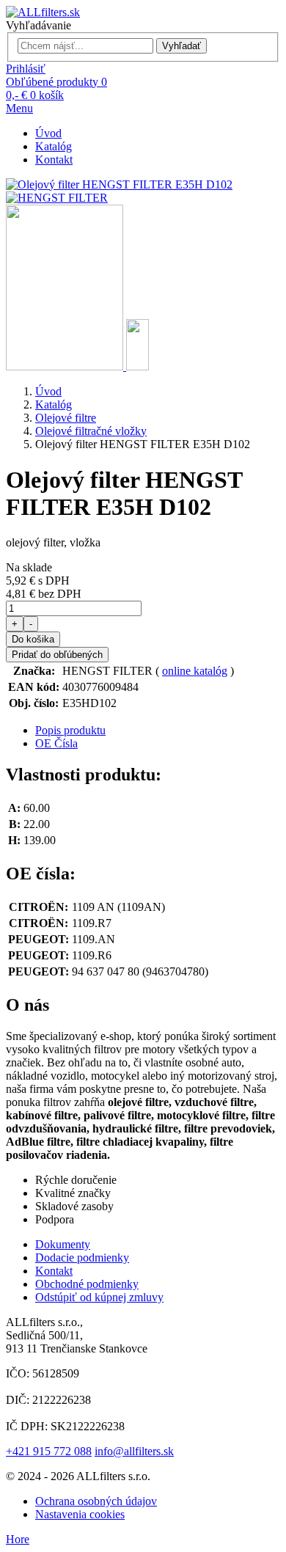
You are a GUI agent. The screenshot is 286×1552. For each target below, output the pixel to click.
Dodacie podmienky (82, 1257)
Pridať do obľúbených (57, 654)
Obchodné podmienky (87, 1284)
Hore (17, 1539)
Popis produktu (70, 730)
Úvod (48, 133)
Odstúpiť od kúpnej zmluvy (99, 1297)
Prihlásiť (25, 68)
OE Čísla (56, 743)
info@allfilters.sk (134, 1451)
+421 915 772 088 (49, 1451)
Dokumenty (62, 1244)
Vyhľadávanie (38, 25)
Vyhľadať (181, 45)
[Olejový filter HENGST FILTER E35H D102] (66, 366)
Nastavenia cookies (80, 1514)
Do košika (33, 639)
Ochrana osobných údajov (96, 1501)
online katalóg (194, 671)
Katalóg (53, 146)
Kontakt (54, 159)
